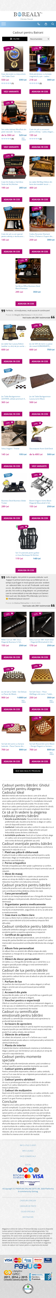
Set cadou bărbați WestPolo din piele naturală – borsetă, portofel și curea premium (13, 130)
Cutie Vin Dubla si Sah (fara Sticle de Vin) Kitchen (12, 183)
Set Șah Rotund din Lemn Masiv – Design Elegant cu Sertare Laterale (41, 745)
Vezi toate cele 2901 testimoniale (36, 317)
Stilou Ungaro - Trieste (10, 448)
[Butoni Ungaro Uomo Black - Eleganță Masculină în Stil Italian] (42, 485)
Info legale (27, 1150)
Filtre (16, 38)
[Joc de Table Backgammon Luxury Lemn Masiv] (42, 381)
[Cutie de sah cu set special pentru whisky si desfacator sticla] (14, 218)
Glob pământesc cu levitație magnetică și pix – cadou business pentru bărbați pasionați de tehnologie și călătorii (40, 75)
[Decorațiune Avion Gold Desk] (42, 433)
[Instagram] (36, 1169)
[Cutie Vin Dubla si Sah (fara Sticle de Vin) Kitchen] (14, 166)
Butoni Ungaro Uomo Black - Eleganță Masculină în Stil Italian (40, 502)
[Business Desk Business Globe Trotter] (14, 485)
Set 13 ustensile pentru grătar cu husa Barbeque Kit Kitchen (27, 554)
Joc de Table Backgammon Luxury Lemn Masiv (40, 397)
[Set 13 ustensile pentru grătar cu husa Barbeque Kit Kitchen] (28, 537)
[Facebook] (19, 1169)
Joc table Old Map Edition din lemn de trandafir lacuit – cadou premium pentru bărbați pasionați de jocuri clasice (41, 183)
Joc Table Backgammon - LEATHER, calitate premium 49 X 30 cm (13, 397)
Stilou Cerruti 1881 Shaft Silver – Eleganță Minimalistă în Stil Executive (41, 641)
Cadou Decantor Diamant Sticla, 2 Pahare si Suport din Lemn (40, 235)
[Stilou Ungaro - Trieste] (14, 433)
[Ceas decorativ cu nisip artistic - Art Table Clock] (14, 58)
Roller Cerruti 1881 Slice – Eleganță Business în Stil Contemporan (11, 641)
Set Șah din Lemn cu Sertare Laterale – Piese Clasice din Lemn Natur (12, 745)
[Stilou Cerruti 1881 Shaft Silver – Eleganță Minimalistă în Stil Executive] (42, 624)
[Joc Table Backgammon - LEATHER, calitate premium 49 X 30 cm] (14, 381)
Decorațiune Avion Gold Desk (41, 448)
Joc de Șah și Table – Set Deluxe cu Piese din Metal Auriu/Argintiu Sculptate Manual (14, 693)
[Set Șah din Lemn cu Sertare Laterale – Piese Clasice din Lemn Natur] (14, 729)
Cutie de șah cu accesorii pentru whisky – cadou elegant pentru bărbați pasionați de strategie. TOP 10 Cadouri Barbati (41, 130)
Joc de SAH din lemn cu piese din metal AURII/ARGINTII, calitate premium (40, 345)
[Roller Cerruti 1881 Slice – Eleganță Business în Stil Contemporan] (14, 624)
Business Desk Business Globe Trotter (13, 502)
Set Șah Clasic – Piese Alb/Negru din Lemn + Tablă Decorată (40, 693)
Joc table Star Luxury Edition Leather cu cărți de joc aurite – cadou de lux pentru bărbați (13, 345)
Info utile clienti (28, 1145)
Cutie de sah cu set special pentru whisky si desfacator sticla (12, 235)
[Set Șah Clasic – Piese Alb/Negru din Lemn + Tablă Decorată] (42, 676)
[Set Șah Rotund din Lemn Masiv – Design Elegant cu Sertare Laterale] (42, 728)
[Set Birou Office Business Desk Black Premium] (28, 271)
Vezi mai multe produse (28, 771)
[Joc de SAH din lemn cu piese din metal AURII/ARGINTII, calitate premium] (42, 332)
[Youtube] (25, 1169)
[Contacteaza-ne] (38, 24)
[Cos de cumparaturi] (46, 24)
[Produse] (3, 25)
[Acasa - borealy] (28, 16)
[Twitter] (30, 1169)
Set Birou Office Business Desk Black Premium (28, 287)
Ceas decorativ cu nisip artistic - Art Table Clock (13, 75)
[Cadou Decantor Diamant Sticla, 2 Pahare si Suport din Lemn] (42, 218)
